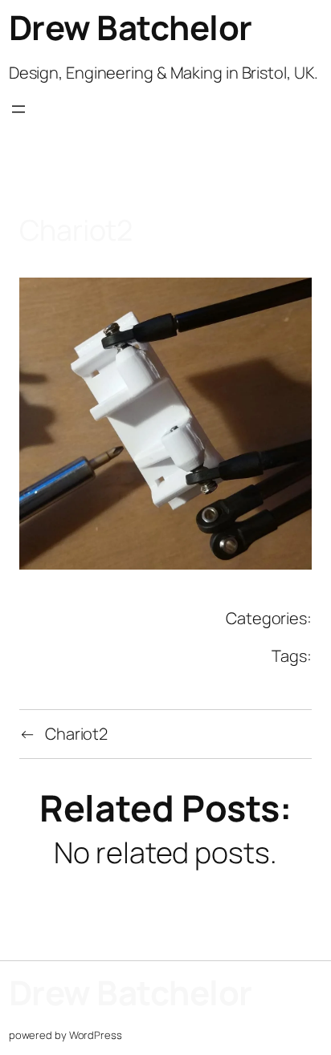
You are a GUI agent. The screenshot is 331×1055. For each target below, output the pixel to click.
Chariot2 (76, 734)
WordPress (95, 1035)
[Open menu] (18, 123)
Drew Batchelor (130, 27)
